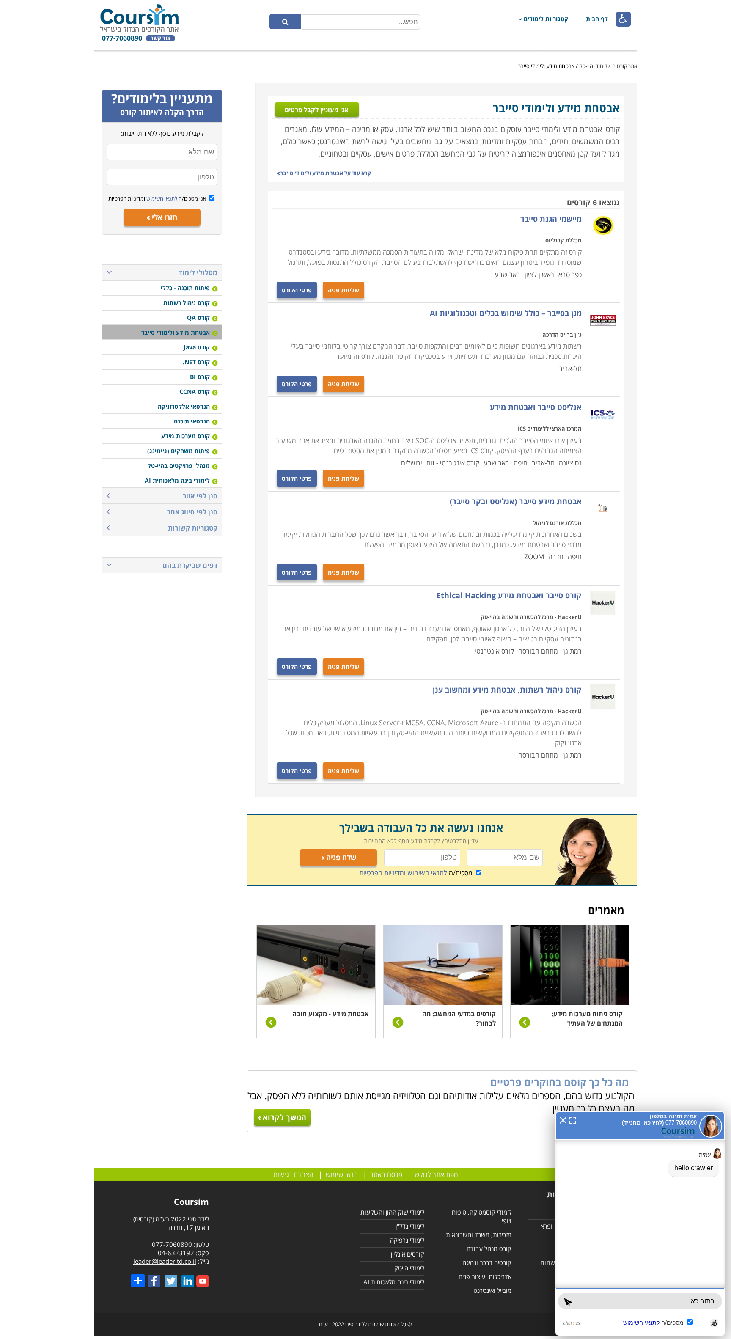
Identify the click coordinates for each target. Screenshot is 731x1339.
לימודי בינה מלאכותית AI (177, 480)
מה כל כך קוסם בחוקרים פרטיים (559, 1082)
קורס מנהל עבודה (489, 1248)
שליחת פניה (343, 290)
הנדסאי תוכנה (192, 421)
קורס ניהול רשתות (186, 303)
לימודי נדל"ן (410, 1226)
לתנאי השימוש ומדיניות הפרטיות (403, 872)
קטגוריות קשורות (192, 528)
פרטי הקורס (297, 290)
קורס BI (200, 377)
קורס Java (197, 347)
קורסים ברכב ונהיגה (486, 1262)
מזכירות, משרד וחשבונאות (478, 1234)
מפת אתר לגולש (436, 1174)
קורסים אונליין (407, 1254)
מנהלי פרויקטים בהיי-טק (178, 466)
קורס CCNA (194, 392)
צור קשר (160, 38)
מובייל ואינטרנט (492, 1290)
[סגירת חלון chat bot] (563, 1119)
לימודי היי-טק (593, 66)
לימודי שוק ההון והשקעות (392, 1212)
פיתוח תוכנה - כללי (185, 288)
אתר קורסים (624, 66)
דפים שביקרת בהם (189, 565)
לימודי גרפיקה (407, 1240)
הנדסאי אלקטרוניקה (184, 406)
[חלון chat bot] (640, 1223)
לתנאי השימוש (161, 198)
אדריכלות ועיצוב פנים (485, 1276)
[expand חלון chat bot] (572, 1119)
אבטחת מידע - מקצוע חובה (330, 1013)
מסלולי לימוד (198, 272)
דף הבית (597, 19)
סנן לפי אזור (200, 495)
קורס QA (198, 317)
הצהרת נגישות (293, 1174)
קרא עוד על (325, 173)
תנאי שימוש (342, 1174)
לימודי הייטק (409, 1268)
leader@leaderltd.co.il (164, 1261)
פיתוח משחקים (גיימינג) (178, 451)
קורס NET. (196, 362)
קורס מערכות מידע (185, 436)
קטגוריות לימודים (546, 19)
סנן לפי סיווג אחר (192, 512)
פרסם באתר (386, 1174)
